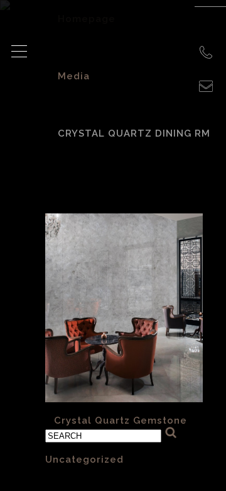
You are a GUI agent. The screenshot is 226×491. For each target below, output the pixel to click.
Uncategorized (84, 459)
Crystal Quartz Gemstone (120, 420)
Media (74, 76)
